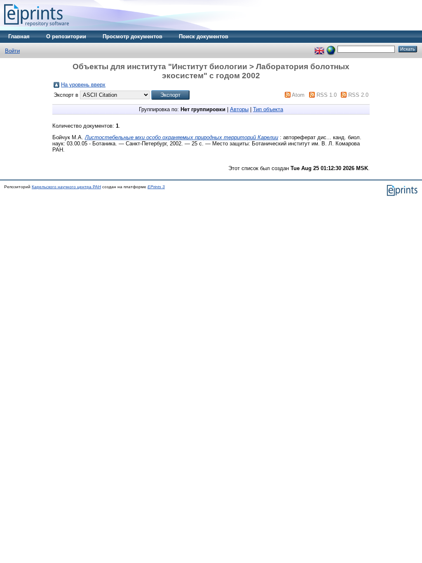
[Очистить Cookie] (331, 49)
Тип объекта (268, 109)
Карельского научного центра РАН (66, 187)
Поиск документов (203, 36)
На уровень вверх (83, 85)
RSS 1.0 (326, 95)
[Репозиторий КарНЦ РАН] (36, 29)
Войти (12, 51)
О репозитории (66, 36)
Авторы (239, 109)
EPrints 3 (156, 187)
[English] (319, 49)
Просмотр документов (132, 36)
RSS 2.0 (358, 95)
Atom (298, 95)
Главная (19, 36)
